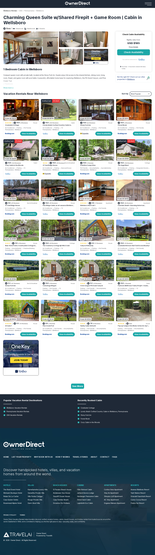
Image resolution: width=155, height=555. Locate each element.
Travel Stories (80, 457)
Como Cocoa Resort (139, 500)
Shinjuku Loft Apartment (113, 496)
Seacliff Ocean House (61, 496)
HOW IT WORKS (62, 457)
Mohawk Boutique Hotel (12, 493)
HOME (6, 457)
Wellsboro (40, 11)
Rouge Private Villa (35, 500)
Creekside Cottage (12, 125)
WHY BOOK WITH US (43, 457)
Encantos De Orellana (61, 503)
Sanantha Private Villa (36, 493)
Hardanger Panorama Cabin (87, 496)
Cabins (80, 485)
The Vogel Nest (123, 165)
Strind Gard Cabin (84, 500)
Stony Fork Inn (85, 125)
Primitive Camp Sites (88, 165)
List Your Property (21, 457)
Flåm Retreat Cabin (84, 489)
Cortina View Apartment (113, 489)
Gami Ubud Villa (34, 503)
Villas (31, 485)
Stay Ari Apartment (111, 493)
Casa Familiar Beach (61, 500)
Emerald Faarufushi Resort (141, 496)
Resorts (135, 485)
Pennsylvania (29, 11)
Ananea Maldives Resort (140, 489)
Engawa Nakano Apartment (114, 503)
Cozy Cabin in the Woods (14, 165)
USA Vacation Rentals (14, 415)
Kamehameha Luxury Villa (37, 489)
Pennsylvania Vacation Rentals (18, 412)
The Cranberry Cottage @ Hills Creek (56, 246)
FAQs (114, 457)
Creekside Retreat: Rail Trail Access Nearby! (134, 246)
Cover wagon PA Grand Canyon (91, 286)
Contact (104, 457)
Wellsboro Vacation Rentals (17, 408)
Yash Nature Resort (138, 493)
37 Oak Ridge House (50, 165)
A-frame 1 (8, 326)
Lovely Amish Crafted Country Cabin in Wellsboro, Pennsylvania (57, 126)
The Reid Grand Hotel (11, 489)
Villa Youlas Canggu (35, 496)
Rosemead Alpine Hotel (12, 503)
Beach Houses (60, 485)
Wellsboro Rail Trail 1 (87, 205)
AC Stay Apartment (111, 500)
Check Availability (133, 52)
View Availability (29, 133)
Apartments (110, 485)
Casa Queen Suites (10, 500)
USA (20, 11)
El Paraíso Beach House (62, 489)
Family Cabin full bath (88, 326)
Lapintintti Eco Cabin (85, 503)
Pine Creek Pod (48, 326)
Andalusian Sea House (61, 493)
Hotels (6, 485)
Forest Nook (122, 125)
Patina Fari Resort (137, 503)
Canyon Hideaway (86, 246)
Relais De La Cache (10, 496)
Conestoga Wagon (49, 286)
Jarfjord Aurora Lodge (85, 493)
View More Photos (13, 61)
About (94, 457)
